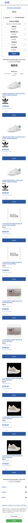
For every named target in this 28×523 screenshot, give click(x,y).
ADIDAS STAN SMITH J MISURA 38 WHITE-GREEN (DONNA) (12, 181)
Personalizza (14, 516)
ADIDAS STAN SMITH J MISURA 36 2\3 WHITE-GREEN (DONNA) (13, 94)
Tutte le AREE (14, 21)
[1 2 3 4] (5, 237)
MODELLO (14, 32)
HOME (12, 17)
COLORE (14, 47)
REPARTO (14, 37)
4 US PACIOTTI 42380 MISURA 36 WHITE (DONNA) (12, 301)
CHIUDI (26, 508)
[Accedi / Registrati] (23, 2)
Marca (14, 26)
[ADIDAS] (5, 103)
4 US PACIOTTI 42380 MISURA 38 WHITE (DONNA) (12, 340)
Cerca (14, 12)
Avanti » (18, 61)
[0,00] (26, 2)
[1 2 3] (5, 198)
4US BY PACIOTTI (6, 229)
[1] (5, 111)
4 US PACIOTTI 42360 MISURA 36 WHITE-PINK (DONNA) (12, 224)
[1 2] (5, 314)
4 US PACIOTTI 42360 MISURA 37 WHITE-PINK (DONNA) (12, 263)
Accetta (14, 520)
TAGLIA (14, 42)
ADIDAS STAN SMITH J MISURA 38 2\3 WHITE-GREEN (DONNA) (13, 137)
